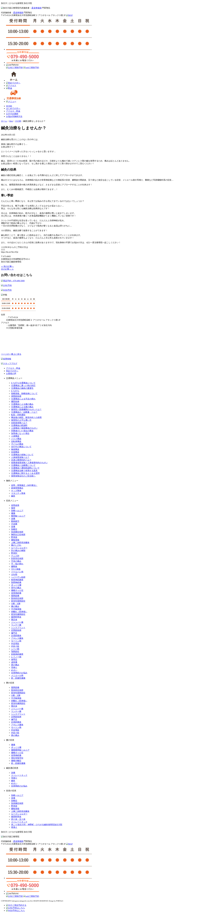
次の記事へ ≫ (7, 269)
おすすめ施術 (12, 114)
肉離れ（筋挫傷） (19, 612)
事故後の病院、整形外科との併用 (26, 417)
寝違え (14, 827)
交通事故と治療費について (23, 465)
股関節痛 (15, 596)
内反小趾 (15, 646)
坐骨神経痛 (16, 593)
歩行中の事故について (21, 447)
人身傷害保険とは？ (20, 457)
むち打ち (15, 391)
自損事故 (15, 452)
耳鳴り (14, 667)
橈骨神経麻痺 (17, 580)
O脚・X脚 (15, 604)
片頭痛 (14, 524)
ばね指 (14, 574)
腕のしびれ (16, 545)
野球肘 (14, 553)
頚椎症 (14, 529)
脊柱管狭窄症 (17, 758)
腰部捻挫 (15, 401)
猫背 (13, 508)
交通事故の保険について (22, 455)
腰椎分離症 (16, 761)
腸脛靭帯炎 (16, 617)
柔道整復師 (36, 8)
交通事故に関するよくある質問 (25, 473)
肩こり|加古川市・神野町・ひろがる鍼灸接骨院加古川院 (36, 824)
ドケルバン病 (17, 572)
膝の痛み (15, 606)
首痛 (13, 526)
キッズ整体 (16, 491)
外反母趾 (15, 643)
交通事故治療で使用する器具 (24, 471)
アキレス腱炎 (17, 638)
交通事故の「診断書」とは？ (24, 412)
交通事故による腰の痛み (22, 404)
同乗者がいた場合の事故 (22, 431)
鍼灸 (13, 496)
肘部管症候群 (17, 558)
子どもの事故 (17, 444)
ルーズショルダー (19, 548)
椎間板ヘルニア (18, 516)
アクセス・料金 (13, 111)
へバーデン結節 (18, 577)
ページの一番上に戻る (11, 354)
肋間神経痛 (16, 582)
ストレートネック (19, 775)
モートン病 (16, 641)
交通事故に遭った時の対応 (23, 385)
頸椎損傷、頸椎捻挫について (24, 393)
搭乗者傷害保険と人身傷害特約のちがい (29, 463)
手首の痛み (16, 561)
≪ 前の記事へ (7, 266)
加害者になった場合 (20, 433)
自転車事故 (16, 441)
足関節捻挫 (16, 630)
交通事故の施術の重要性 (22, 388)
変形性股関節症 (18, 601)
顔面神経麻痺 (17, 654)
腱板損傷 (15, 540)
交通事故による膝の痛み (22, 407)
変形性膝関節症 (18, 614)
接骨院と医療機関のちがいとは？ (26, 409)
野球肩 (14, 537)
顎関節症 (15, 651)
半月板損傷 (16, 609)
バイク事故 (16, 439)
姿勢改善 (15, 505)
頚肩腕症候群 (17, 532)
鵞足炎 (14, 620)
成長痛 (14, 662)
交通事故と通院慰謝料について (25, 468)
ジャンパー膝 (17, 622)
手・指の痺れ (17, 564)
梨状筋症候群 (17, 598)
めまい (14, 670)
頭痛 (13, 519)
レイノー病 (16, 657)
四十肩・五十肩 (18, 819)
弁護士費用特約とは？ (21, 460)
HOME (9, 106)
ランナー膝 (16, 625)
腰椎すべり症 (17, 590)
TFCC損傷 (15, 569)
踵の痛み (15, 665)
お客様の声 (11, 373)
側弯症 (14, 659)
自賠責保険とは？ (19, 423)
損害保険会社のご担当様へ (23, 476)
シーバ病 (15, 649)
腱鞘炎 (14, 566)
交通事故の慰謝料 (19, 425)
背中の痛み (16, 588)
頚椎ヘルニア (17, 511)
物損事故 (15, 449)
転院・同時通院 (18, 415)
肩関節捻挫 (16, 396)
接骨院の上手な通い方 (21, 420)
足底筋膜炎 (16, 635)
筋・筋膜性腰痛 (18, 678)
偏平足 (14, 633)
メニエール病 (17, 675)
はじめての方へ (13, 108)
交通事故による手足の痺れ (23, 399)
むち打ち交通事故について (23, 383)
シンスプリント (18, 628)
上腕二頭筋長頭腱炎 (20, 542)
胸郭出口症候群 (18, 534)
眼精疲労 (15, 521)
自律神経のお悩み (19, 673)
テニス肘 (15, 556)
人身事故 (15, 436)
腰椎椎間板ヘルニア (20, 750)
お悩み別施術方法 (14, 116)
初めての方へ (12, 371)
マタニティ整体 (18, 493)
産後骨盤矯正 (17, 488)
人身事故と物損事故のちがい (24, 428)
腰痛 (13, 513)
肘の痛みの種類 (18, 550)
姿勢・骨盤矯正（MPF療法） (24, 485)
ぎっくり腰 (16, 585)
